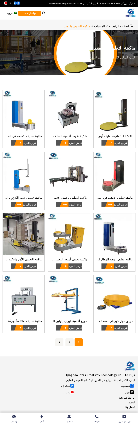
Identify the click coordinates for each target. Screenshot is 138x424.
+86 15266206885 (109, 3)
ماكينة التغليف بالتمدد (77, 26)
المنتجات (99, 26)
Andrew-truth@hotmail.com (65, 3)
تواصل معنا (30, 13)
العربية (10, 13)
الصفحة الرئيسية (119, 26)
